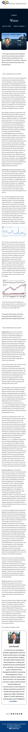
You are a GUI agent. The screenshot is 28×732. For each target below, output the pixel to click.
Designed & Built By (14, 727)
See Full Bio (13, 701)
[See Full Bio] (18, 701)
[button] (25, 7)
